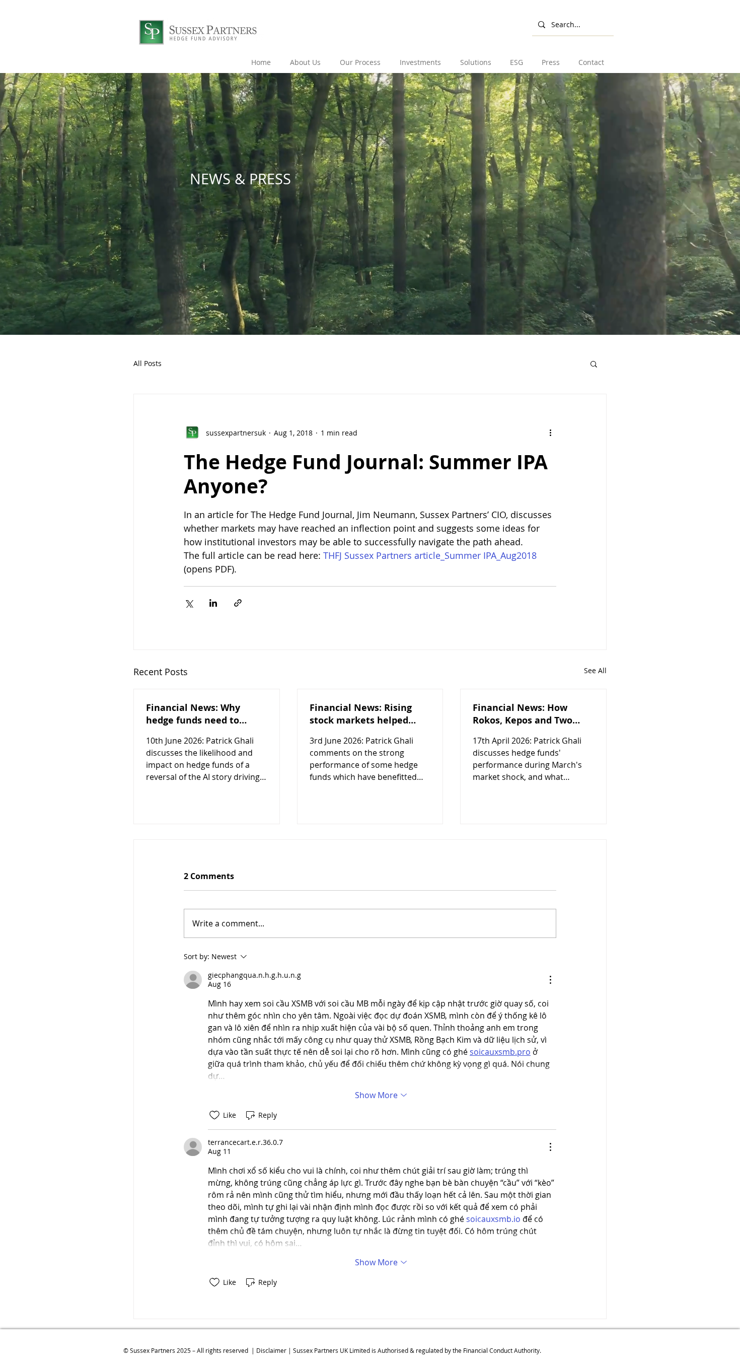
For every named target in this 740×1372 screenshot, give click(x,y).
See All (595, 670)
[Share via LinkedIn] (213, 603)
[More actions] (550, 432)
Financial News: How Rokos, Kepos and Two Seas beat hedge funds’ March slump (525, 714)
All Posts (147, 363)
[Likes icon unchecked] (214, 1115)
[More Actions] (550, 980)
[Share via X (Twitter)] (188, 603)
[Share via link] (238, 603)
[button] (306, 57)
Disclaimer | (274, 1350)
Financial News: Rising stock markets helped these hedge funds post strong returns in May (363, 714)
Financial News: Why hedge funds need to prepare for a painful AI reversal (199, 714)
